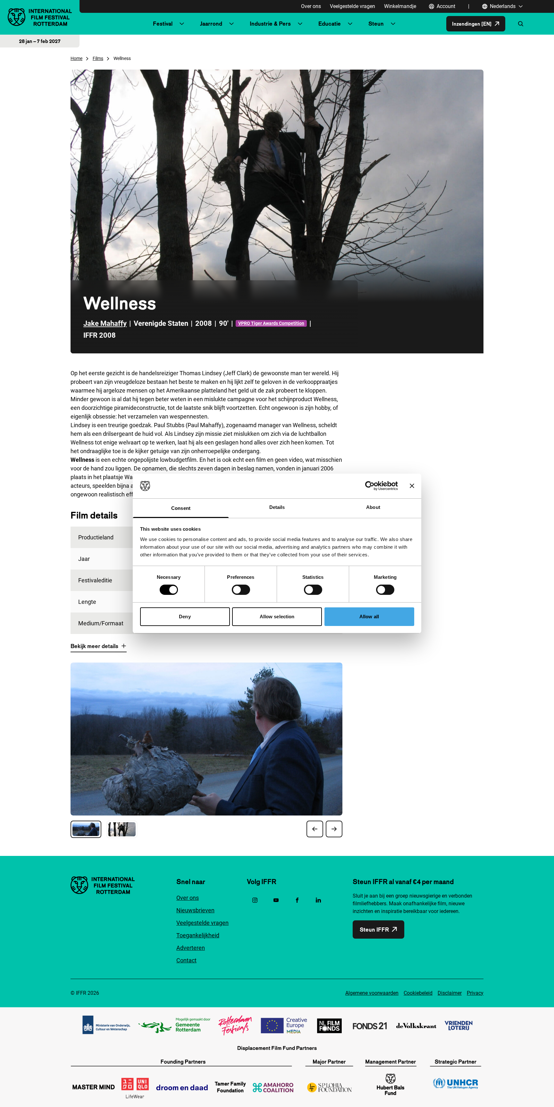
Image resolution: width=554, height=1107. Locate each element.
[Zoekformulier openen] (520, 23)
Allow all (369, 616)
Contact (186, 960)
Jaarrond (211, 23)
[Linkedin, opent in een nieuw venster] (318, 900)
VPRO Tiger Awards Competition (271, 323)
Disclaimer (450, 993)
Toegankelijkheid (197, 935)
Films (98, 58)
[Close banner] (412, 486)
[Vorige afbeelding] (314, 829)
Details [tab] (277, 507)
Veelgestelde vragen (352, 6)
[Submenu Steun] (393, 24)
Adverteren (190, 947)
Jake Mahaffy (105, 323)
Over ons (311, 6)
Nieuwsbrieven (195, 910)
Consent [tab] (180, 508)
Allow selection (277, 616)
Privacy (475, 993)
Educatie (329, 23)
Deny (184, 616)
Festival (162, 23)
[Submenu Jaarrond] (231, 24)
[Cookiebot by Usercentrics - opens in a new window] (370, 486)
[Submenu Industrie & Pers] (300, 24)
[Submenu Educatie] (350, 24)
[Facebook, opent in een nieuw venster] (297, 900)
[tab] (86, 829)
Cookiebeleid (418, 993)
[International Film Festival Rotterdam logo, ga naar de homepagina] (40, 17)
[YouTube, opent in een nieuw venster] (276, 900)
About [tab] (373, 507)
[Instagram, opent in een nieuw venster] (255, 900)
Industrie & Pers (270, 23)
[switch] (241, 590)
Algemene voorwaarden (372, 993)
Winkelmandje (400, 6)
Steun (376, 23)
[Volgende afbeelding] (334, 829)
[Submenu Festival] (182, 24)
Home (76, 58)
